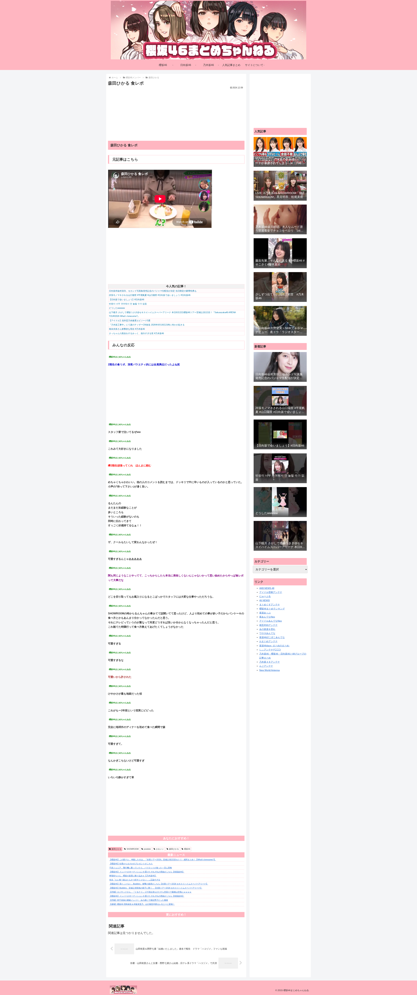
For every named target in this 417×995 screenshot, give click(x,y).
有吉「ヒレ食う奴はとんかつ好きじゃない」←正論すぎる (134, 880)
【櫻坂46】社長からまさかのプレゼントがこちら (131, 864)
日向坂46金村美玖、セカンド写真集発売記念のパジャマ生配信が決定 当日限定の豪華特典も (153, 291)
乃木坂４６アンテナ (269, 662)
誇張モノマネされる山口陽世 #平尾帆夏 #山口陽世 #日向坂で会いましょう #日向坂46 (149, 295)
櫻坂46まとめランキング (272, 608)
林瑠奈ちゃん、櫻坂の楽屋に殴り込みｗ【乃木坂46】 (133, 876)
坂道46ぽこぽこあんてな (272, 637)
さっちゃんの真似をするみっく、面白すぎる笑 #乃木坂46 (136, 333)
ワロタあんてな (267, 633)
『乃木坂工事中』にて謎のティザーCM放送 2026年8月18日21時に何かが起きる (147, 325)
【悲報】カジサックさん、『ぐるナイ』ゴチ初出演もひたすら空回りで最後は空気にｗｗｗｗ (150, 892)
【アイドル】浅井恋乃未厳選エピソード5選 (129, 320)
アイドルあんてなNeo (270, 621)
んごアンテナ (266, 666)
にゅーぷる (265, 596)
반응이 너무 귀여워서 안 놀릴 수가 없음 (128, 304)
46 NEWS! (264, 600)
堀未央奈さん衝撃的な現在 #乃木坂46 (127, 329)
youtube (147, 849)
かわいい (160, 849)
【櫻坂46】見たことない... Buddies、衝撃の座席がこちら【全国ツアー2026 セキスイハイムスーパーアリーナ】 (158, 884)
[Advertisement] (176, 113)
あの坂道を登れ (267, 629)
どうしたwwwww (117, 308)
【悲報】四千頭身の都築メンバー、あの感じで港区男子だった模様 (138, 900)
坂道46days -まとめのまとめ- (274, 645)
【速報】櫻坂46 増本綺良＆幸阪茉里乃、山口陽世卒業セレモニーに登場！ (142, 904)
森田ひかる (116, 849)
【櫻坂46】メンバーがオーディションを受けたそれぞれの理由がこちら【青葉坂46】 (146, 872)
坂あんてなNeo (267, 616)
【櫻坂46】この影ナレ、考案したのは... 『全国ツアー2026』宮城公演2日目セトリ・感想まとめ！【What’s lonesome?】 (162, 859)
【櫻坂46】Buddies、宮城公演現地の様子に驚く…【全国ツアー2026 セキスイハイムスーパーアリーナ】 (155, 888)
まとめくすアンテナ (269, 604)
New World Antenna (269, 670)
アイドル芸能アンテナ (270, 592)
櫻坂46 (187, 849)
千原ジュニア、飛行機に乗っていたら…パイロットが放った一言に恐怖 (140, 868)
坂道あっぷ (265, 612)
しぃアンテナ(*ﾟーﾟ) (270, 649)
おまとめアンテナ (268, 641)
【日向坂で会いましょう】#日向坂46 (126, 299)
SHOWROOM (133, 849)
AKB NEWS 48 (266, 588)
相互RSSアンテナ (268, 625)
